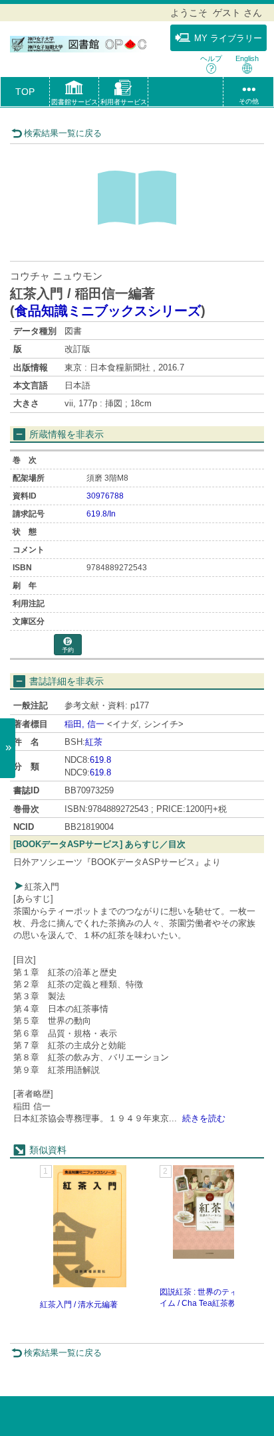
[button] (74, 94)
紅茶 (93, 742)
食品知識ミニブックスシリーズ (108, 310)
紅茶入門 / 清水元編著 (79, 1304)
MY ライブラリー (228, 38)
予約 (68, 650)
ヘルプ (211, 58)
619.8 (100, 760)
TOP (25, 91)
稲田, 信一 (84, 724)
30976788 (105, 496)
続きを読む (203, 1118)
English (247, 58)
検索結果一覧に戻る (63, 133)
